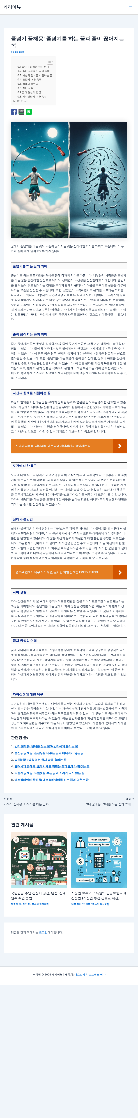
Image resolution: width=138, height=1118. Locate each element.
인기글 (26, 904)
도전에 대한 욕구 (32, 79)
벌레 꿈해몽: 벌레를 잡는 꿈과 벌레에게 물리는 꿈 (46, 746)
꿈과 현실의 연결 (31, 92)
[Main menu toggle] (130, 7)
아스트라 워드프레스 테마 (89, 974)
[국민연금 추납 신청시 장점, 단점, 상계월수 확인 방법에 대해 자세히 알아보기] (39, 860)
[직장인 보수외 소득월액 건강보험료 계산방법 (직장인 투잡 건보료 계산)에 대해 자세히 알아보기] (99, 860)
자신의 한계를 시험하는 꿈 (37, 75)
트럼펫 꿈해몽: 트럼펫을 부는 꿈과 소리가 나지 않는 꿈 (49, 773)
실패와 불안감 (30, 83)
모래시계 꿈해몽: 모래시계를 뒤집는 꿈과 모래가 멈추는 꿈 (52, 766)
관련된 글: (21, 101)
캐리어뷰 (12, 7)
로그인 (43, 932)
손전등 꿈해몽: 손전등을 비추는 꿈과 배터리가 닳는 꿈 (49, 753)
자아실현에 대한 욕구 (34, 96)
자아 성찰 (27, 88)
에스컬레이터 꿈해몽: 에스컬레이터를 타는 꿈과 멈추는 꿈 (52, 779)
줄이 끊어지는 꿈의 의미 (36, 70)
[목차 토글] (48, 62)
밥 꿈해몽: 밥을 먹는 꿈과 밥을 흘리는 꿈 (40, 759)
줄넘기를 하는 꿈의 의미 (35, 66)
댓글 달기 (16, 904)
